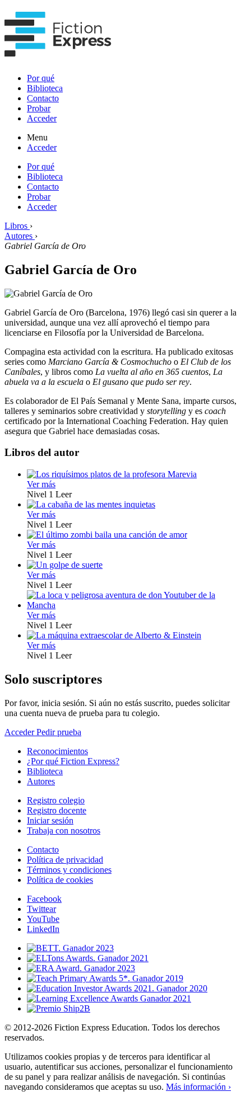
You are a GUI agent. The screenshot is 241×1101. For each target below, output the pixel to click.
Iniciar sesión (50, 820)
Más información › (198, 1086)
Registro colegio (56, 800)
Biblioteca (45, 88)
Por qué (40, 78)
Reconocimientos (57, 751)
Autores (41, 781)
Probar (38, 108)
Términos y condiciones (69, 869)
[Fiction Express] (58, 50)
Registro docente (56, 810)
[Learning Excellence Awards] (109, 998)
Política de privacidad (65, 859)
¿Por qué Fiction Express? (73, 761)
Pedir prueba (58, 732)
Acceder (42, 118)
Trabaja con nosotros (63, 830)
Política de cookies (60, 879)
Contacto (43, 98)
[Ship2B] (58, 1008)
